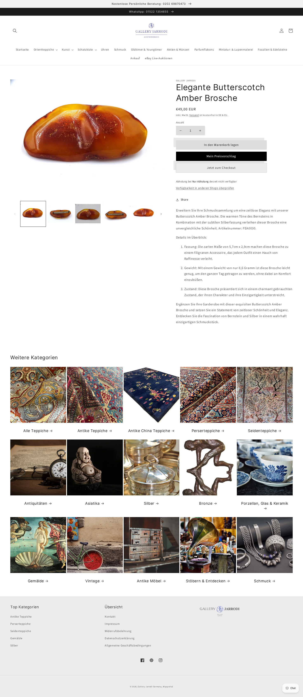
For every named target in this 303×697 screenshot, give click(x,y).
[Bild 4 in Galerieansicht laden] (115, 214)
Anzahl (180, 122)
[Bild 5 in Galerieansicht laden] (142, 214)
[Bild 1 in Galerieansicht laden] (33, 214)
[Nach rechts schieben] (161, 214)
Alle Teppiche (35, 431)
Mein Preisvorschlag (221, 156)
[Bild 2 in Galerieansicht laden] (60, 214)
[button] (14, 30)
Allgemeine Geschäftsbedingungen (128, 646)
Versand (194, 115)
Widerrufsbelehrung (118, 631)
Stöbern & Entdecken (205, 581)
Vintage (92, 581)
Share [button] (184, 200)
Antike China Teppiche (149, 431)
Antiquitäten (35, 503)
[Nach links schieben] (14, 214)
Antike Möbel (149, 581)
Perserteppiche (206, 431)
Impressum (112, 624)
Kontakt (110, 617)
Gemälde (36, 581)
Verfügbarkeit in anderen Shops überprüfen (205, 188)
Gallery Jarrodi (145, 686)
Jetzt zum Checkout (221, 168)
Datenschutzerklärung (120, 638)
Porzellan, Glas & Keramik (264, 503)
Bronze (206, 503)
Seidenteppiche (262, 431)
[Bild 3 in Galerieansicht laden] (88, 214)
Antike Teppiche (93, 431)
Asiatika (92, 503)
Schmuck (262, 581)
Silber (149, 503)
